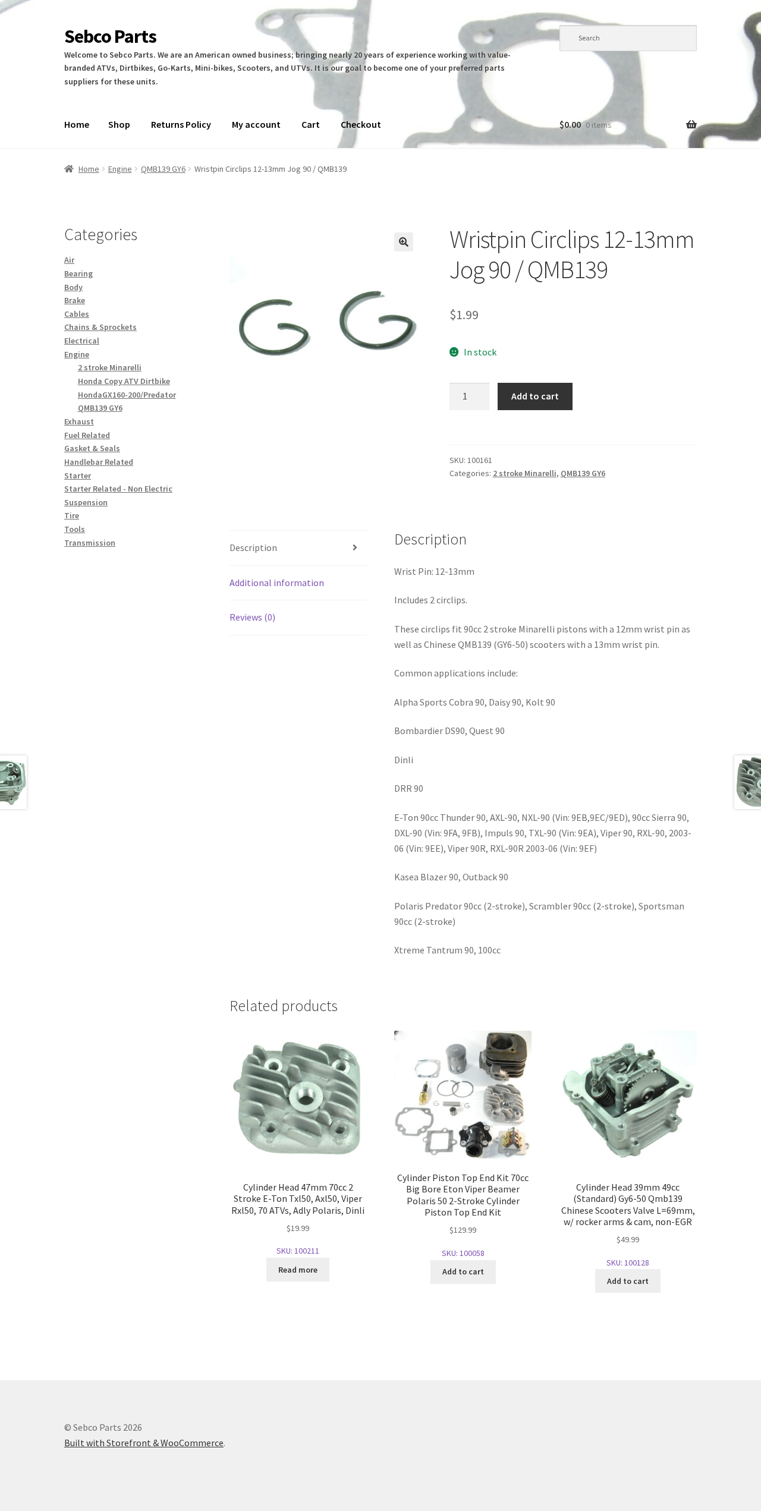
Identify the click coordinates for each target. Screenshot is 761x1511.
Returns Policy (181, 124)
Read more (297, 1269)
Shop (119, 124)
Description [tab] (253, 547)
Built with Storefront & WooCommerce (144, 1443)
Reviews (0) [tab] (252, 617)
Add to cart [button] (463, 1271)
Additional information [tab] (276, 582)
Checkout (361, 124)
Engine (120, 168)
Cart (310, 124)
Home (76, 124)
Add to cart (535, 396)
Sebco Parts (110, 36)
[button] (403, 241)
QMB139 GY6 (163, 168)
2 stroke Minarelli (524, 473)
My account (256, 124)
